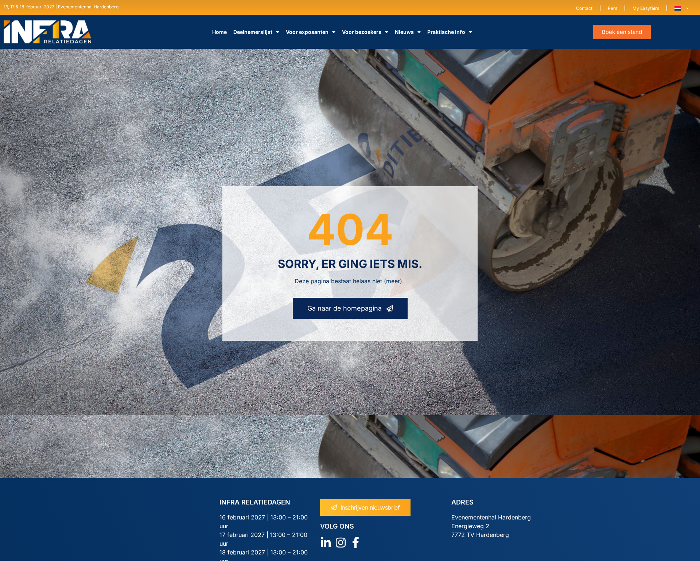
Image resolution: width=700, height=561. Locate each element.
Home (219, 32)
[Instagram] (340, 542)
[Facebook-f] (355, 542)
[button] (622, 32)
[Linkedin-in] (325, 542)
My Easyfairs (646, 8)
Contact (584, 8)
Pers (612, 8)
